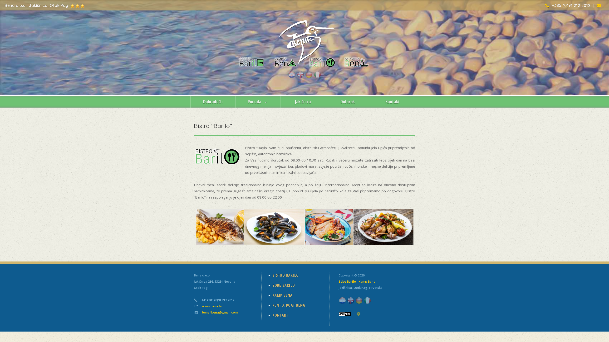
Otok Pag (360, 287)
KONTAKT (280, 315)
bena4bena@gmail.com (220, 312)
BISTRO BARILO (285, 275)
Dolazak (347, 102)
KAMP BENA (282, 295)
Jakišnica (303, 102)
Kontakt (392, 102)
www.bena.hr (212, 306)
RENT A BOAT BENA (288, 305)
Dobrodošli (213, 102)
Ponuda (255, 102)
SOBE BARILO (283, 285)
